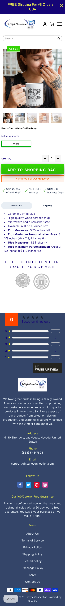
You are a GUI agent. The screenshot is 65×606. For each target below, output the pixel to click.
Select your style (10, 136)
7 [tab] (36, 105)
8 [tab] (39, 105)
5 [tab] (31, 105)
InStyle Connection (36, 597)
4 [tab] (28, 105)
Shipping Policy (32, 554)
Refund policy (33, 561)
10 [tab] (45, 105)
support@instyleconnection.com (32, 463)
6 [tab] (33, 105)
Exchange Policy (32, 568)
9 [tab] (42, 105)
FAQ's (32, 574)
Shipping (47, 205)
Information (16, 205)
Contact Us (32, 581)
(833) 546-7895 (32, 452)
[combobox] (28, 38)
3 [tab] (25, 105)
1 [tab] (20, 105)
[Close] (61, 5)
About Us (32, 533)
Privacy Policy (32, 547)
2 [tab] (22, 105)
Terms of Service (32, 540)
